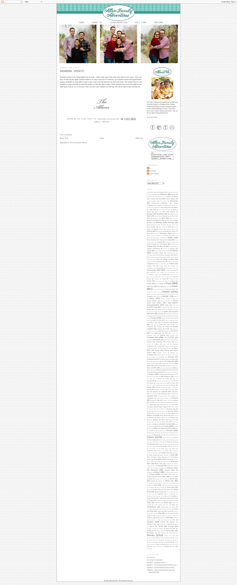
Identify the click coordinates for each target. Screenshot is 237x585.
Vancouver (162, 524)
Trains (169, 511)
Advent (173, 194)
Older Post (139, 138)
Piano (168, 442)
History (162, 368)
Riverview (165, 461)
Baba (169, 209)
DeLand (174, 294)
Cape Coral (150, 244)
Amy (160, 199)
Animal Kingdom (170, 199)
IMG (157, 376)
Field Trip (153, 324)
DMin (166, 305)
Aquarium (159, 205)
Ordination (161, 430)
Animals (165, 201)
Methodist (156, 411)
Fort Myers (174, 331)
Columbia (172, 266)
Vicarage (171, 526)
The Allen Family (85, 119)
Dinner (176, 296)
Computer (168, 270)
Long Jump (159, 404)
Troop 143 (172, 513)
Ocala (166, 426)
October (176, 426)
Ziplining (166, 546)
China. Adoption (159, 250)
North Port (158, 426)
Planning (160, 444)
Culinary (172, 281)
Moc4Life (157, 413)
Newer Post (64, 138)
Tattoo (174, 502)
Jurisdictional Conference (161, 385)
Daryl (168, 283)
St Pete (149, 494)
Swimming (165, 500)
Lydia (154, 407)
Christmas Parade (151, 255)
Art (173, 205)
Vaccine (162, 522)
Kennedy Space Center (169, 387)
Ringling (159, 461)
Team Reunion (158, 504)
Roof (154, 465)
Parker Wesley (167, 437)
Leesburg (174, 398)
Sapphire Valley (172, 468)
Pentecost (173, 440)
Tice (173, 507)
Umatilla (162, 517)
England (158, 22)
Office (150, 428)
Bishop (148, 225)
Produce (159, 450)
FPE (166, 333)
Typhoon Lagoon (152, 517)
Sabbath (169, 465)
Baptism (172, 211)
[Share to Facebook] (132, 119)
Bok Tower (162, 227)
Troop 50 (150, 515)
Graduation (150, 355)
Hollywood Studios (161, 370)
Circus (174, 257)
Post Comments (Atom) (78, 143)
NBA (169, 419)
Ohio (176, 428)
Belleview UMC (159, 220)
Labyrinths (174, 391)
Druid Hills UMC (168, 309)
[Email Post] (122, 119)
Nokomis (156, 424)
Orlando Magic (150, 432)
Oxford (164, 432)
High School (158, 365)
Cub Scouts (159, 281)
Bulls (163, 237)
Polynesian (175, 444)
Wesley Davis (150, 538)
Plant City (167, 444)
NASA (148, 419)
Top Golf (157, 509)
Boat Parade (172, 225)
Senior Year (174, 479)
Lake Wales (173, 393)
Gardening (159, 342)
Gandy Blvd (173, 339)
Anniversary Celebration (159, 203)
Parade (169, 435)
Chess (165, 248)
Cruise (149, 281)
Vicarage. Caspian (152, 528)
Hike (174, 365)
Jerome (159, 381)
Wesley (151, 535)
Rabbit (161, 455)
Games (166, 339)
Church (175, 255)
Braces (155, 233)
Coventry (156, 279)
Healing (164, 363)
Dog (148, 307)
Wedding (163, 533)
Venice (160, 526)
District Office (162, 303)
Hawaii (156, 363)
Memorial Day (171, 409)
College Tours (163, 266)
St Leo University (171, 492)
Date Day (150, 286)
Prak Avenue (165, 448)
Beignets (156, 218)
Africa (156, 196)
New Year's (165, 422)
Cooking (163, 274)
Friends (162, 335)
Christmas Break (157, 253)
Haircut (154, 361)
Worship (169, 542)
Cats (164, 246)
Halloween (170, 361)
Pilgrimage (152, 444)
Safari (174, 465)
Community (159, 268)
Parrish (175, 437)
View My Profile (152, 117)
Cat (157, 246)
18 (147, 192)
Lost (167, 404)
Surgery (151, 500)
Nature (163, 419)
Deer (168, 294)
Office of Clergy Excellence (163, 428)
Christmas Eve (171, 253)
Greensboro (172, 359)
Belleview (149, 220)
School (156, 472)
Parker (150, 437)
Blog (154, 225)
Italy (174, 378)
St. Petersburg (171, 494)
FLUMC (167, 329)
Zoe (173, 546)
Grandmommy (151, 359)
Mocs (163, 413)
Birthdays (171, 222)
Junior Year (150, 385)
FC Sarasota (165, 322)
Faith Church (172, 316)
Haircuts (161, 361)
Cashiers (173, 244)
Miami (169, 411)
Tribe (159, 513)
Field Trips (162, 324)
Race (167, 455)
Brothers (173, 235)
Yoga (148, 546)
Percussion (150, 442)
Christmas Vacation (164, 255)
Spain (148, 489)
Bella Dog (172, 218)
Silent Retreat (150, 483)
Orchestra (152, 430)
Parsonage (152, 440)
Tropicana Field (160, 515)
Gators (156, 344)
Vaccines (172, 522)
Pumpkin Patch (165, 453)
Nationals (155, 419)
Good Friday (163, 348)
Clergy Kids (160, 261)
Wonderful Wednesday (159, 542)
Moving (168, 415)
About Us (97, 22)
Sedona (156, 476)
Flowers (159, 329)
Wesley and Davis (169, 535)
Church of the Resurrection (156, 257)
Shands (152, 481)
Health (170, 363)
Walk (173, 528)
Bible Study (170, 220)
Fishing (159, 326)
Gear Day (166, 344)
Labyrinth (164, 391)
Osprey (158, 432)
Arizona (167, 205)
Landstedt (173, 396)
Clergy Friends (151, 261)
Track (169, 509)
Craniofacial (172, 279)
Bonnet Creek (158, 229)
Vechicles (175, 524)
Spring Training (159, 492)
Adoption (163, 194)
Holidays (151, 370)
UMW (174, 517)
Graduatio (172, 352)
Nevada (149, 422)
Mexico (163, 411)
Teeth (173, 504)
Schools (167, 472)
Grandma (105, 122)
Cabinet (161, 240)
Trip (166, 513)
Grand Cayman (172, 355)
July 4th (175, 381)
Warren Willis (170, 530)
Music (159, 417)
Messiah (149, 411)
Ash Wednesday (166, 207)
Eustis (174, 313)
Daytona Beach (170, 289)
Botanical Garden (170, 229)
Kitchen (170, 389)
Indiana (176, 376)
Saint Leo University (152, 468)
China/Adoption (118, 22)
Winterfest (161, 540)
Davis (175, 286)
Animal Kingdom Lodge (153, 201)
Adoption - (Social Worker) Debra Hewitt (160, 567)
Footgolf (166, 331)
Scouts (152, 474)
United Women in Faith (154, 520)
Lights (176, 402)
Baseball (150, 214)
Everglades (150, 316)
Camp (169, 240)
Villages (161, 528)
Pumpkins (175, 453)
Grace (169, 348)
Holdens (175, 368)
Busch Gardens (152, 240)
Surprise (159, 500)
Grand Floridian (151, 357)
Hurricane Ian (171, 374)
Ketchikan (156, 389)
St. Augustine (159, 494)
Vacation (150, 522)
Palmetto (155, 435)
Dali (156, 283)
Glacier (176, 346)
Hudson (152, 374)
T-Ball (149, 502)
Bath (174, 214)
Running (160, 465)
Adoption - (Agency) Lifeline (156, 562)
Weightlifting (172, 533)
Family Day (165, 318)
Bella (163, 218)
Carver (164, 244)
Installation (159, 378)
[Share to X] (130, 119)
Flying (174, 329)
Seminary (157, 479)
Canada (167, 242)
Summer (156, 498)
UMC (167, 517)
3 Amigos (161, 192)
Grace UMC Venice (162, 350)
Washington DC (152, 533)
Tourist (164, 509)
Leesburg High (154, 400)
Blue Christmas (162, 225)
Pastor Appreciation (164, 440)
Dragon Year (172, 307)
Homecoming (157, 372)
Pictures (175, 442)
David (167, 286)
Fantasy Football (168, 320)
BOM (169, 227)
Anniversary (174, 201)
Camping (159, 242)
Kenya (149, 389)
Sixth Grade (166, 483)
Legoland (175, 400)
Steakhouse (150, 496)
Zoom (148, 548)
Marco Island (174, 407)
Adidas (156, 194)
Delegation (150, 296)
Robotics (169, 463)
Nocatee (149, 424)
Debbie (166, 291)
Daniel (161, 283)
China (149, 250)
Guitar (148, 361)
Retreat (168, 459)
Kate (149, 168)
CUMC (149, 283)
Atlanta (176, 207)
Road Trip (158, 463)
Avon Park (162, 209)
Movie (161, 415)
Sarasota (154, 470)
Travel (154, 513)
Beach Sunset (167, 216)
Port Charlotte (174, 446)
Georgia (159, 346)
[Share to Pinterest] (135, 119)
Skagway (173, 483)
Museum (151, 417)
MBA (162, 409)
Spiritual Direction (157, 489)
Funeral (149, 339)
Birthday (159, 222)
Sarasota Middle (170, 470)
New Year (156, 422)
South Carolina (160, 487)
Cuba (166, 281)
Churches (167, 257)
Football (159, 331)
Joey (164, 381)
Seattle (173, 474)
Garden (149, 342)
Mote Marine (171, 413)
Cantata (174, 242)
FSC (165, 337)
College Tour (151, 266)
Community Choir (171, 268)
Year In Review (161, 544)
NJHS (174, 422)
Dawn (154, 289)
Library (156, 402)
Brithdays (166, 235)
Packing (171, 432)
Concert (175, 270)
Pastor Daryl (152, 171)
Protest (156, 453)
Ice (153, 376)
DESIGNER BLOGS (125, 581)
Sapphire (162, 468)
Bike (176, 220)
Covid (164, 279)
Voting (167, 528)
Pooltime (165, 446)
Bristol (159, 235)
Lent (150, 402)
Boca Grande (151, 227)
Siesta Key (169, 481)
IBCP (148, 376)
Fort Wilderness (156, 333)
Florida (167, 326)
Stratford (165, 496)
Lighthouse (163, 402)
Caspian (150, 246)
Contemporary (171, 272)
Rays (148, 457)
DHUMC (165, 296)
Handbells (149, 363)
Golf (156, 348)
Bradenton (163, 233)
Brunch (148, 237)
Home (81, 22)
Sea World (164, 474)
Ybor (153, 544)
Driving (149, 309)
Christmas (174, 251)
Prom (166, 450)
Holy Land (140, 22)
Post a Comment (66, 135)
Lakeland (150, 396)
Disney (152, 298)
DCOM (148, 292)
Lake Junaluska (162, 393)
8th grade (149, 194)
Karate (149, 387)
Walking (149, 530)
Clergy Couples (168, 259)
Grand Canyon (161, 355)
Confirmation (153, 272)
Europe (168, 313)
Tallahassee (158, 502)
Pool (158, 446)
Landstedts (150, 398)
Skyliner (149, 485)
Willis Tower (175, 538)
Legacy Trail (166, 400)
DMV (174, 305)
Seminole (164, 479)
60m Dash (173, 192)
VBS (169, 524)
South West (171, 487)
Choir (166, 250)
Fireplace (173, 324)
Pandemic (163, 435)
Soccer (155, 485)
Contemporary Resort (152, 274)
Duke (176, 309)
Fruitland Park (152, 337)
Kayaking (158, 387)
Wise (168, 540)
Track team (160, 511)
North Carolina (166, 424)
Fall (148, 318)
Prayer (173, 448)
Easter (166, 311)
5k (167, 192)
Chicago (172, 248)
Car (158, 244)
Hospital (176, 372)
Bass (169, 214)
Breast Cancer (151, 235)
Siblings (160, 481)
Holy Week (172, 370)
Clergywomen (151, 263)
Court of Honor (165, 276)
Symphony (173, 500)
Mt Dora (175, 415)
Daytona (161, 289)
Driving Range (157, 309)
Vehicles (151, 526)
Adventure (149, 196)
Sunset (165, 498)
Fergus (175, 322)
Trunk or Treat (171, 515)
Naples (172, 417)
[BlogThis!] (128, 119)
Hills (154, 368)
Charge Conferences (153, 248)
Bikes (151, 222)
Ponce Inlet (152, 446)
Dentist (158, 296)
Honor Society (167, 372)
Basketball (160, 214)
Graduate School (161, 352)
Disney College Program (168, 298)
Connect (162, 272)
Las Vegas (165, 398)
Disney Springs (152, 301)
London (151, 404)
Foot (153, 331)
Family (153, 318)
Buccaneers (156, 237)
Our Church (151, 557)
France (173, 333)
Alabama (162, 196)
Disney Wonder (165, 301)
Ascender (156, 207)
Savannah (149, 472)
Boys (148, 233)
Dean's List (156, 292)
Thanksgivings (164, 507)
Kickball (164, 389)
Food (148, 331)
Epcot (152, 313)
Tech (167, 504)
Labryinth (155, 391)
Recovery (167, 457)
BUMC (170, 238)
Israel (167, 378)
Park (175, 435)
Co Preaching (162, 263)
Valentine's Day (151, 524)
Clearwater (149, 259)
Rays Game (157, 457)
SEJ (171, 476)
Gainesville (156, 339)
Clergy (158, 259)
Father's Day (153, 322)
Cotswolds (155, 276)
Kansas (173, 385)
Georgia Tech (168, 346)
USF (173, 520)
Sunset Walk (174, 498)
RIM (153, 461)
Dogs (155, 307)
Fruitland (173, 335)
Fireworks (150, 326)
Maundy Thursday (154, 409)
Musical (166, 417)
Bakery (157, 211)
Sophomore (165, 485)
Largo (158, 398)
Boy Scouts (172, 231)
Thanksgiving (151, 507)
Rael (172, 455)
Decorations (161, 294)
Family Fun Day (156, 320)
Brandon (173, 233)
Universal (166, 520)
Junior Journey (171, 383)
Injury (150, 378)
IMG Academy (165, 376)
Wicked (167, 538)
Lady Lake (152, 393)
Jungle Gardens (160, 383)
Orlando (169, 430)
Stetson (158, 496)
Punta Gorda (153, 455)
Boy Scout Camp (161, 231)
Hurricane (162, 374)
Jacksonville (150, 381)
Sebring (149, 476)
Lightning (170, 402)
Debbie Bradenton (151, 294)
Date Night (160, 286)
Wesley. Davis (160, 538)
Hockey (168, 368)
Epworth (160, 313)
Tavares (149, 504)
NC (174, 419)
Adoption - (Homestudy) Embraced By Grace (162, 565)
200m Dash (153, 192)
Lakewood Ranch (162, 396)
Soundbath (151, 487)
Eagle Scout (158, 311)
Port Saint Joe (153, 448)
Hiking (149, 368)
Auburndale (152, 209)
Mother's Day (151, 415)
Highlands (168, 365)
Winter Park (152, 540)
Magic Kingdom (163, 407)
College (171, 263)
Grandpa (162, 359)
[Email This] (125, 119)
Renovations (158, 459)
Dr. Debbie (164, 307)
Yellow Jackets (172, 544)
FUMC (172, 337)
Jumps (151, 383)
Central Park (172, 246)
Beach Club (158, 216)
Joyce (169, 381)
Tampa (166, 502)
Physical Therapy (159, 442)
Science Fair (174, 472)
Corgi (171, 274)
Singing (158, 483)
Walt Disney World (159, 530)
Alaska (169, 196)
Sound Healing (174, 485)
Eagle (150, 311)
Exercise (157, 316)
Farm (176, 320)
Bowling (149, 231)
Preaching (150, 450)
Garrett (168, 342)
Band (163, 211)
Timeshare (149, 509)
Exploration (164, 316)
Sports (168, 489)
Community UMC (153, 270)
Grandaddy (161, 357)
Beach (149, 216)
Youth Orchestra (157, 546)
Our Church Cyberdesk (154, 560)
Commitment (150, 268)
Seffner (163, 476)
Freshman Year (151, 335)
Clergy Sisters (172, 261)
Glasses (151, 348)
